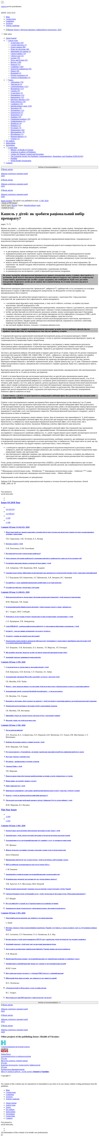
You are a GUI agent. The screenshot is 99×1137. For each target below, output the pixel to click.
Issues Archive (6, 201)
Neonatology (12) (17, 110)
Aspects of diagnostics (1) (20, 77)
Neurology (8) (16, 108)
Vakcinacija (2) (16, 84)
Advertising (10, 145)
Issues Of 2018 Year (10, 502)
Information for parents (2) (21, 51)
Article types (13, 41)
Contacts (9, 163)
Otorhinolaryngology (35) (20, 119)
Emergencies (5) (17, 113)
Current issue (11, 19)
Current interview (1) (19, 45)
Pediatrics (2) (16, 126)
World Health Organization (21, 161)
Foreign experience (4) (19, 75)
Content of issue (7, 208)
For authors (10, 141)
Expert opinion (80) (18, 47)
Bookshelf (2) (16, 73)
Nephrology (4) (16, 115)
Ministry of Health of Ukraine (22, 150)
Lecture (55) (15, 58)
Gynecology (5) (17, 93)
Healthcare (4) (16, 123)
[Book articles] (49, 169)
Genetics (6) (15, 91)
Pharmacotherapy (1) (19, 136)
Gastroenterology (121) (19, 86)
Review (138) (16, 62)
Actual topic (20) (17, 43)
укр (2, 6)
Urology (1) (15, 139)
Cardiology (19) (17, 104)
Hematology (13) (17, 89)
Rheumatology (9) (18, 132)
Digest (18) (15, 71)
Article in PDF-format (9, 203)
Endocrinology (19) (18, 102)
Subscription (10, 143)
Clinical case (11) (17, 56)
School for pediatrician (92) (21, 69)
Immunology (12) (17, 97)
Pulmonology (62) (18, 130)
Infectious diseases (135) (20, 99)
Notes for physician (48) (20, 49)
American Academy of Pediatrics (23, 152)
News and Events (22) (19, 60)
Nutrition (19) (16, 117)
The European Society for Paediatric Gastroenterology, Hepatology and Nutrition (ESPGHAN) (47, 156)
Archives (9, 23)
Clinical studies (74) (18, 54)
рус (5, 6)
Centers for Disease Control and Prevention (27, 154)
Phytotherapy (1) (17, 134)
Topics (10, 80)
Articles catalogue (12, 26)
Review (15, 205)
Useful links (12, 148)
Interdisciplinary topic (32, 205)
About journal (11, 38)
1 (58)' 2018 (43, 201)
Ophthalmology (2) (18, 121)
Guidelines (10, 21)
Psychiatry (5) (16, 128)
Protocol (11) (16, 64)
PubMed (14, 158)
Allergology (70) (17, 82)
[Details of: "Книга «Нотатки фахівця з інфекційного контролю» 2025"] (33, 30)
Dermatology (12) (17, 95)
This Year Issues (9, 809)
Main (8, 17)
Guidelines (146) (17, 67)
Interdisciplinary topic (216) (21, 106)
